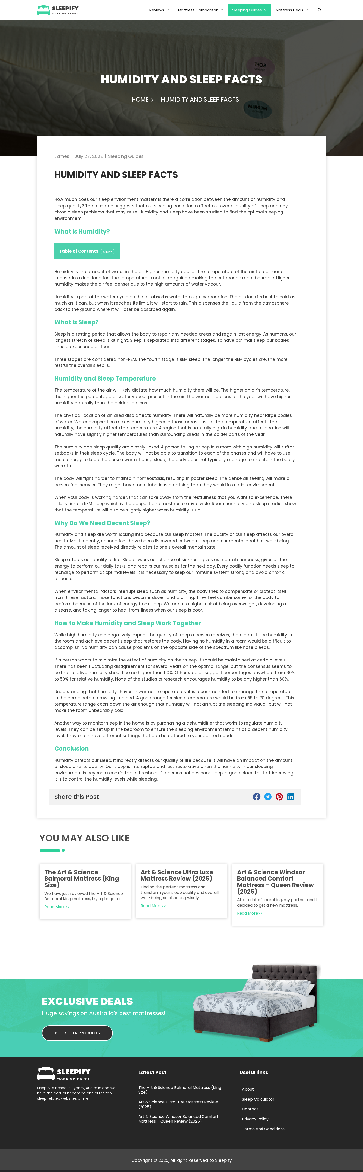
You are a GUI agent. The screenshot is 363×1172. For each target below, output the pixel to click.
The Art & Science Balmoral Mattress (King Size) (81, 878)
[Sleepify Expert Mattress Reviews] (59, 9)
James (61, 156)
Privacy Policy (255, 1119)
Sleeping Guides (247, 10)
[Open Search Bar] (319, 10)
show (107, 251)
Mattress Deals (289, 10)
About (248, 1089)
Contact (250, 1109)
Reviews (156, 10)
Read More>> (57, 907)
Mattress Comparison (198, 10)
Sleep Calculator (258, 1099)
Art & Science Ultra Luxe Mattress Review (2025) (177, 875)
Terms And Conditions (263, 1129)
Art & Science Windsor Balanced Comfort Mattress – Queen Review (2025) (275, 881)
